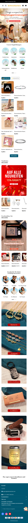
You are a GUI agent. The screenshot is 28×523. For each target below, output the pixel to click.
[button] (2, 5)
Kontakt (3, 488)
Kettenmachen (15, 520)
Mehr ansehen (5, 162)
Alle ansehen (14, 155)
